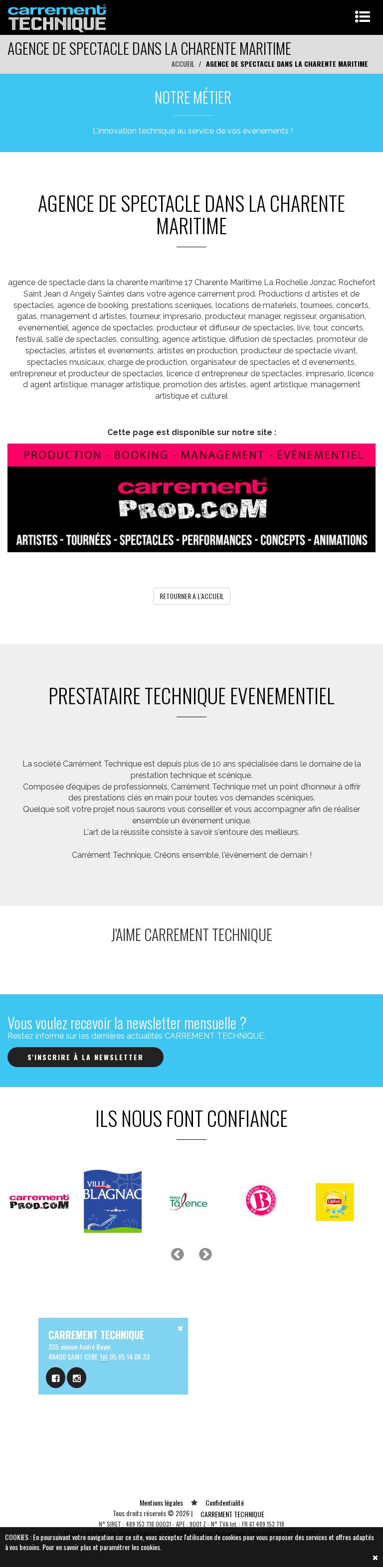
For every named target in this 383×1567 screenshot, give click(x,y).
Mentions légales (161, 1502)
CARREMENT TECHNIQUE (232, 1514)
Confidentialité (224, 1502)
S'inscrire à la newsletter (85, 1057)
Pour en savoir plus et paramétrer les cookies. (102, 1547)
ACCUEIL (183, 63)
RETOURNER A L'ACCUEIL (192, 596)
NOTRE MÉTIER (193, 97)
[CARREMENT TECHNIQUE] (57, 16)
